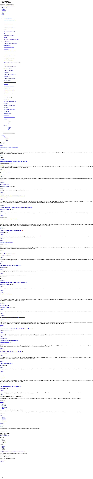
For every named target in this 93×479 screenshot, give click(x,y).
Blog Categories (5, 136)
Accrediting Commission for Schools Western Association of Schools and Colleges (12, 451)
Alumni (7, 140)
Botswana (9, 127)
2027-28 (5, 125)
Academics (3, 9)
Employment (4, 442)
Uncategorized (2, 159)
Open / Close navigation (10, 5)
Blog (2, 12)
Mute (3, 477)
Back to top (2, 461)
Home (3, 135)
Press (6, 139)
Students (7, 138)
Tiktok (3, 447)
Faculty (6, 217)
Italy (8, 123)
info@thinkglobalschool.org (4, 435)
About (3, 8)
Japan (8, 122)
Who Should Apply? (4, 406)
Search (3, 13)
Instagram (3, 446)
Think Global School (3, 5)
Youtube (3, 448)
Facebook (3, 449)
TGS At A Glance (4, 7)
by (1, 149)
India (8, 129)
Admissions (4, 10)
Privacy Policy (4, 441)
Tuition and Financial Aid (4, 404)
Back (3, 131)
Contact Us (3, 440)
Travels (3, 11)
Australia (9, 121)
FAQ (2, 439)
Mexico (9, 128)
